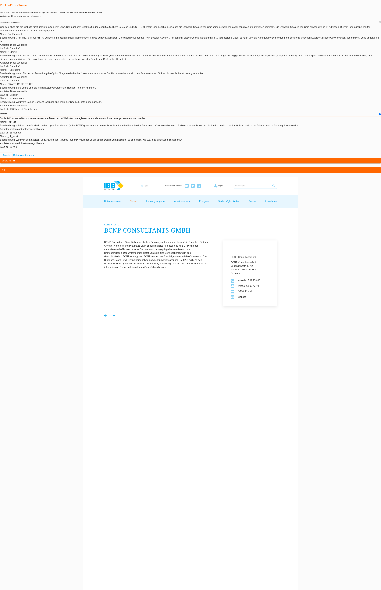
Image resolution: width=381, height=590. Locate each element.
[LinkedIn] (187, 186)
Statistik (3, 113)
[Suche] (274, 186)
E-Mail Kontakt (245, 291)
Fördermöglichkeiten (228, 201)
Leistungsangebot (155, 201)
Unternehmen (111, 201)
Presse (252, 201)
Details (6, 155)
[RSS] (199, 186)
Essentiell (9, 22)
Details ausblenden (23, 155)
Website (242, 297)
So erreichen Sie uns (173, 186)
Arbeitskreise (181, 201)
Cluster (133, 201)
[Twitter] (193, 186)
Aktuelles (270, 201)
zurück (113, 315)
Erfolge (203, 201)
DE (141, 186)
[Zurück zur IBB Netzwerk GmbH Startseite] (119, 185)
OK (3, 170)
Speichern (8, 161)
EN (146, 186)
